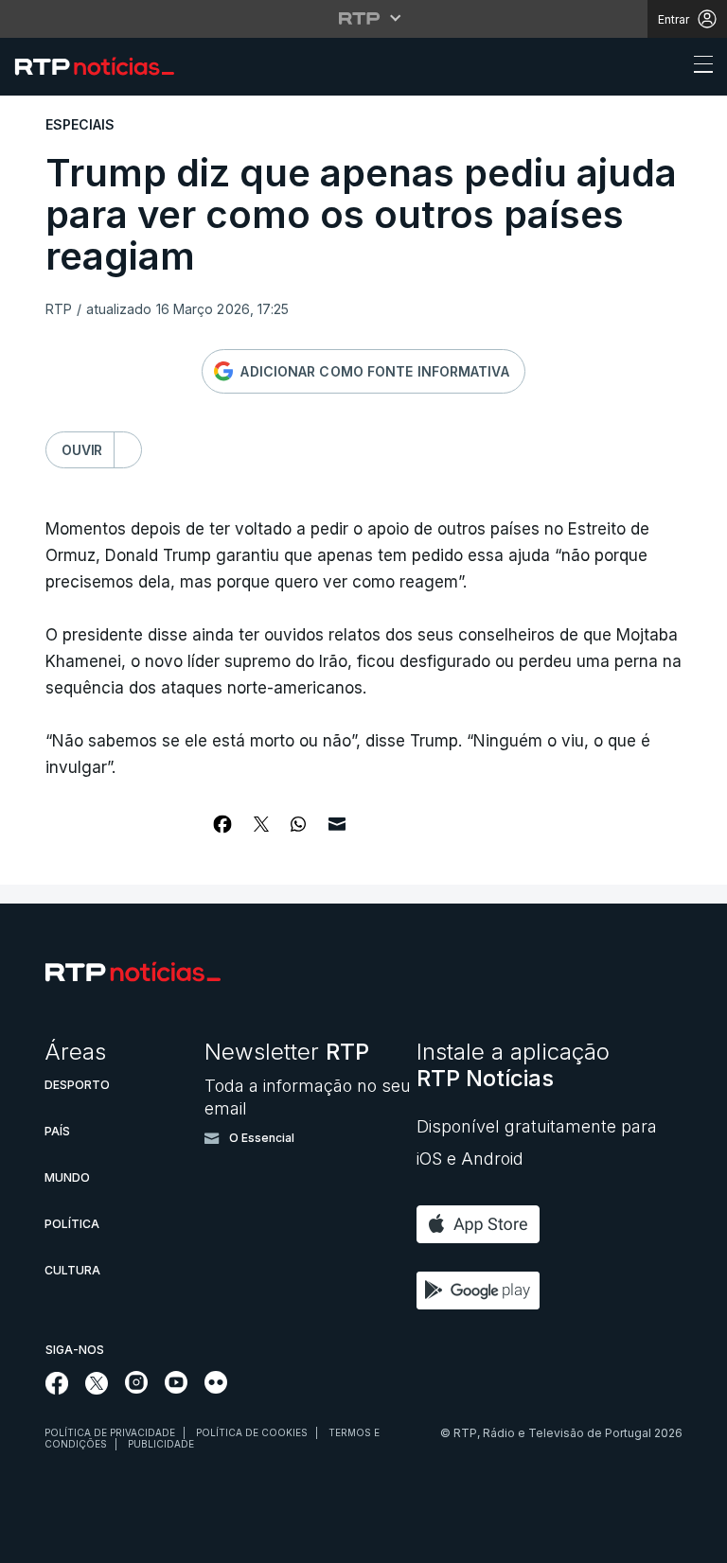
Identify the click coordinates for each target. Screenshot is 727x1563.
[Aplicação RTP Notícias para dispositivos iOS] (483, 1224)
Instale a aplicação (513, 1065)
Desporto (77, 1085)
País (57, 1131)
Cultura (72, 1270)
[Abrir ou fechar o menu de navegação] (698, 67)
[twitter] (97, 1383)
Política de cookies (252, 1432)
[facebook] (57, 1383)
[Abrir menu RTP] (364, 18)
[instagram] (136, 1382)
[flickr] (215, 1382)
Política (71, 1224)
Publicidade (161, 1443)
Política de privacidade (109, 1432)
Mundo (67, 1177)
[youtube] (176, 1382)
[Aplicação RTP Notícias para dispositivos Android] (483, 1290)
